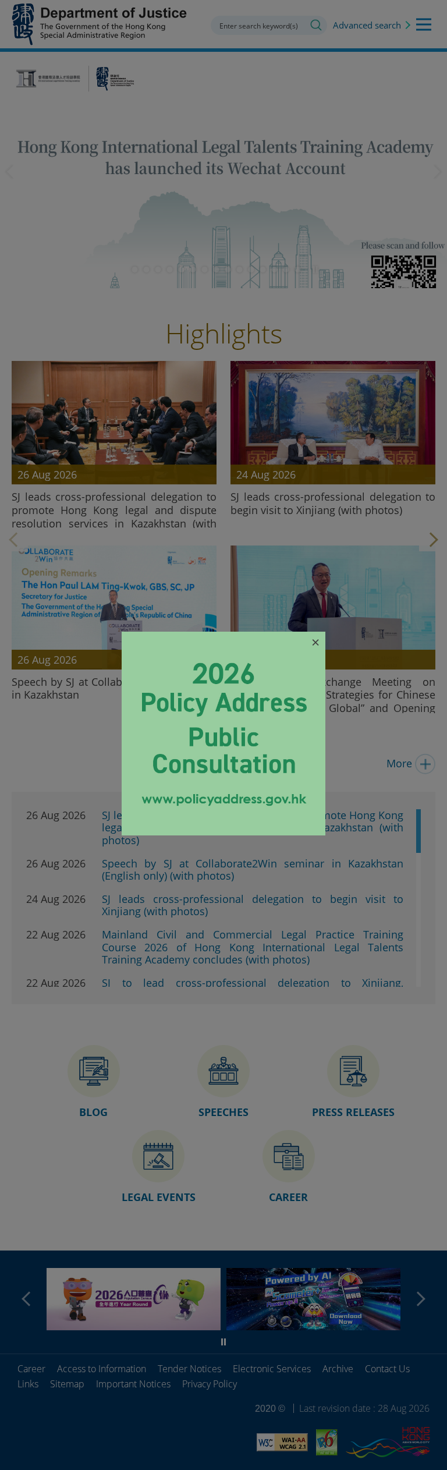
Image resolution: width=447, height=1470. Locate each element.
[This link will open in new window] (223, 831)
